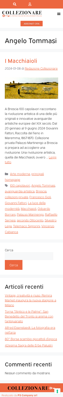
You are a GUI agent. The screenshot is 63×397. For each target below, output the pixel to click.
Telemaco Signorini (26, 226)
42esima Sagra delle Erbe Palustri (29, 345)
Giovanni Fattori (16, 203)
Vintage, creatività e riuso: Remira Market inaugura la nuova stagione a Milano (30, 300)
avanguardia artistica (20, 191)
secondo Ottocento (30, 220)
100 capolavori (20, 185)
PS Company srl (27, 395)
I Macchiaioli (21, 60)
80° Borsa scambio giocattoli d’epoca (31, 339)
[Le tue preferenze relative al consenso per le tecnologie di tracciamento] (57, 391)
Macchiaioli (28, 208)
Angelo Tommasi (43, 185)
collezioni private (16, 197)
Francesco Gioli (40, 197)
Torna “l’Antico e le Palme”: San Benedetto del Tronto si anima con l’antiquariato (29, 316)
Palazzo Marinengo (30, 214)
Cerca (9, 250)
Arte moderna (20, 174)
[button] (58, 13)
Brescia (41, 191)
